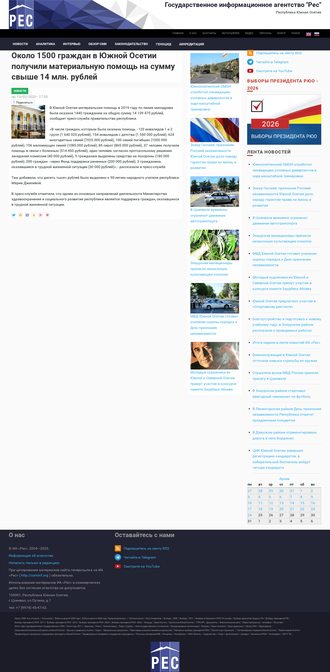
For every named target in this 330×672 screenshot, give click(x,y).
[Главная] (165, 657)
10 (250, 503)
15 (302, 503)
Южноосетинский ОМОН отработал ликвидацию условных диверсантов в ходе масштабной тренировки (211, 97)
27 (250, 491)
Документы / (212, 622)
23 (313, 509)
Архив (284, 479)
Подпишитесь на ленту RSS (279, 53)
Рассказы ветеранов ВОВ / (149, 634)
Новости (20, 44)
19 (271, 509)
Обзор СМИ (97, 44)
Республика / (180, 634)
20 (281, 509)
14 (292, 503)
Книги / (98, 626)
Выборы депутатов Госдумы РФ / (249, 618)
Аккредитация (191, 44)
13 (281, 503)
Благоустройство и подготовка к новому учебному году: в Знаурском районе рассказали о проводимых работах (287, 325)
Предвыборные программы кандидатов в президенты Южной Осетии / (48, 634)
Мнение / (205, 626)
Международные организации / (185, 626)
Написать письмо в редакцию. (34, 563)
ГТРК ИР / (200, 622)
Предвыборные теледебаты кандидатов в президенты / (108, 634)
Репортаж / (168, 634)
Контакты (209, 33)
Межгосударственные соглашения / (152, 626)
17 (250, 509)
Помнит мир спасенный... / (223, 630)
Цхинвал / (245, 634)
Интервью (71, 44)
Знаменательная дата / (231, 622)
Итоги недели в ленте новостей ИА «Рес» (286, 342)
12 (271, 503)
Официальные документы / (116, 630)
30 (281, 491)
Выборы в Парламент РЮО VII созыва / (214, 618)
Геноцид (163, 44)
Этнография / (275, 634)
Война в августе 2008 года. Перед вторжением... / (105, 618)
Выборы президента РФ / (278, 618)
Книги (281, 33)
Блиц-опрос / (48, 618)
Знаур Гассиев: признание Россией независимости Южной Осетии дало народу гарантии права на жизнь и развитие (213, 156)
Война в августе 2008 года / (68, 618)
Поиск (295, 33)
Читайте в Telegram (272, 62)
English (308, 34)
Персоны (265, 33)
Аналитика (45, 44)
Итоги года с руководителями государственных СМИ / (40, 626)
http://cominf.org (34, 575)
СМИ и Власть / (195, 634)
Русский (316, 34)
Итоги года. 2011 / (74, 626)
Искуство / (279, 622)
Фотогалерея (230, 33)
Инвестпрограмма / (251, 622)
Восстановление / (154, 618)
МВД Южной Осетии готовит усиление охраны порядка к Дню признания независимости (285, 259)
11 (260, 503)
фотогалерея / (233, 634)
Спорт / (221, 634)
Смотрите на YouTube (274, 71)
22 (302, 509)
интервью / (267, 622)
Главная (177, 33)
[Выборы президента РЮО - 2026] (284, 119)
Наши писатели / (219, 626)
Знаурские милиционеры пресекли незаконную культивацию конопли (211, 269)
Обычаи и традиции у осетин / (80, 630)
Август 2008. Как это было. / (28, 618)
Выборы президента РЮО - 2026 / (127, 622)
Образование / (266, 626)
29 (271, 491)
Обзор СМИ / (252, 626)
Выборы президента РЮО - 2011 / (30, 622)
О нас (193, 33)
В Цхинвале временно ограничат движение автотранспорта (208, 215)
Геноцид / (148, 622)
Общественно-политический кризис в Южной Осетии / (40, 630)
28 (260, 491)
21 (292, 509)
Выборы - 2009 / (171, 618)
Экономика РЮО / (259, 634)
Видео (249, 33)
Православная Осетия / (289, 630)
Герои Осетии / (161, 622)
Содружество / (210, 634)
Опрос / (98, 630)
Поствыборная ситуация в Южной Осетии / (257, 630)
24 (250, 515)
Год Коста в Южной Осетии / (182, 622)
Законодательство (131, 44)
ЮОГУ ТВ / (287, 634)
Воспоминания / (137, 618)
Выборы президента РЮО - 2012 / (62, 622)
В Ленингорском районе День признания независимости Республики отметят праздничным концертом (287, 414)
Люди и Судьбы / (126, 626)
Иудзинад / (89, 626)
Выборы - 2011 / (187, 618)
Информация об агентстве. (31, 555)
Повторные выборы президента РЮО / (192, 630)
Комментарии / (110, 626)
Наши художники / (236, 626)
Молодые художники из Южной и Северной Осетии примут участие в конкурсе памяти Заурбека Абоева (282, 283)
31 (292, 491)
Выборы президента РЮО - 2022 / (95, 622)
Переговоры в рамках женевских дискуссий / (151, 630)
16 (313, 503)
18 (260, 509)
